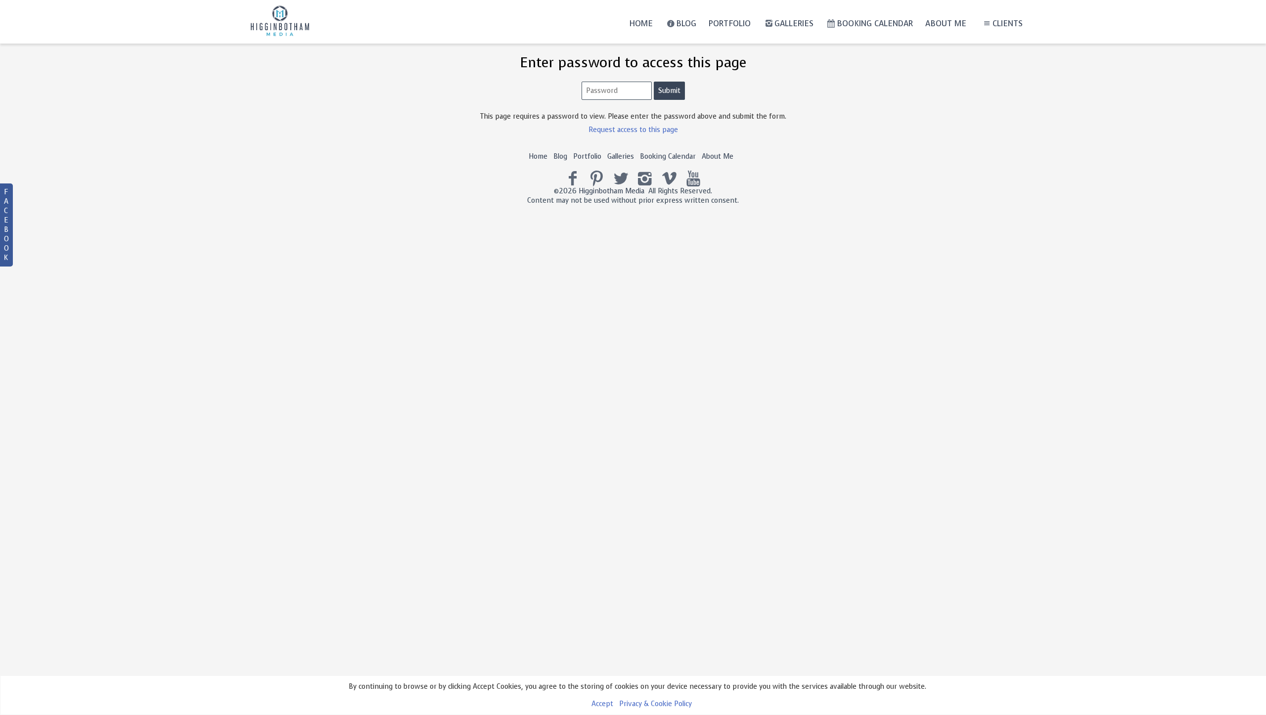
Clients (1008, 23)
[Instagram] (645, 178)
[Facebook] (573, 178)
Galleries (794, 23)
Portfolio (730, 23)
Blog (686, 23)
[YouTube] (693, 178)
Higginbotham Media (611, 191)
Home (641, 23)
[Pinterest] (597, 178)
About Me (945, 23)
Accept (602, 704)
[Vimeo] (669, 178)
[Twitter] (621, 178)
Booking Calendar (875, 23)
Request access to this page (633, 129)
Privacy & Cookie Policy (655, 704)
